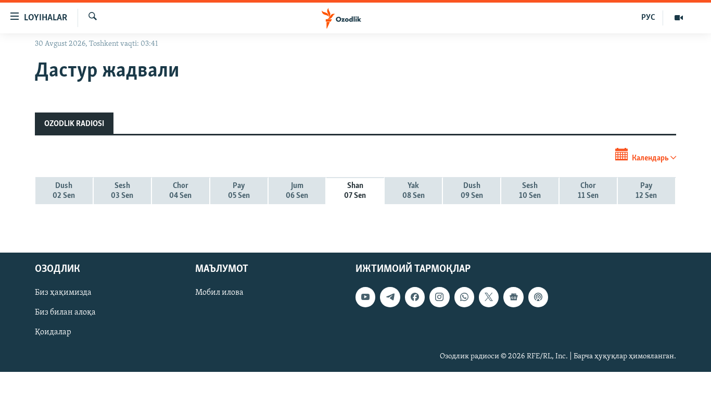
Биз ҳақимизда (63, 293)
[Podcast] (538, 297)
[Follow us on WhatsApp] (464, 297)
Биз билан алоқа (65, 312)
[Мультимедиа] (678, 17)
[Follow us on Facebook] (415, 297)
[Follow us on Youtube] (365, 297)
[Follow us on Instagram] (439, 297)
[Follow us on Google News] (513, 297)
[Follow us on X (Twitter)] (489, 297)
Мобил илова (219, 293)
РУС (648, 18)
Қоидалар (53, 332)
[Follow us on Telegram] (390, 297)
